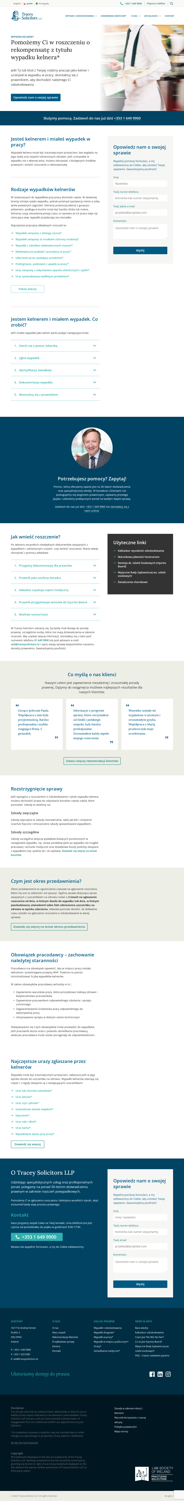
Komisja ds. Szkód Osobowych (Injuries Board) (142, 564)
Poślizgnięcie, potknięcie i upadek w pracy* (42, 264)
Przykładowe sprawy (63, 1341)
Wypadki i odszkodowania (79, 16)
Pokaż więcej (28, 289)
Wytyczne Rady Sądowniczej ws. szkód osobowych (141, 574)
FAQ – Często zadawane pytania (152, 1355)
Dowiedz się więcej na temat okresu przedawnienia (49, 927)
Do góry (169, 1496)
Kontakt (169, 16)
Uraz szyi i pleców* (27, 1103)
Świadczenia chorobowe (133, 582)
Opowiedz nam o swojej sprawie (35, 97)
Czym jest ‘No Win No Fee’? (149, 1337)
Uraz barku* (23, 1127)
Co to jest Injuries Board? (148, 1341)
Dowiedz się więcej (28, 1144)
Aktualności (151, 16)
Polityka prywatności (125, 1426)
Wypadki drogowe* (104, 1332)
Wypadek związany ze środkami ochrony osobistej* (47, 239)
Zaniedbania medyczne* (113, 16)
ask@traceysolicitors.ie (25, 644)
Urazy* (97, 1346)
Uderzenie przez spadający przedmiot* (39, 258)
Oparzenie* (23, 1115)
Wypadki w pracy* (103, 1337)
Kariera (56, 1346)
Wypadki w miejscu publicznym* (111, 1341)
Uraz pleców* (24, 1097)
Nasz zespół (58, 1332)
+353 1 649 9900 (127, 118)
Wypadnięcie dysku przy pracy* (35, 1134)
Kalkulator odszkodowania (149, 1332)
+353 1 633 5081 (21, 1354)
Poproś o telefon (156, 3)
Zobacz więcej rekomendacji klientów (92, 761)
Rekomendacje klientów (65, 1337)
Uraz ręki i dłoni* (26, 1121)
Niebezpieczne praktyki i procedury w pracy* (43, 251)
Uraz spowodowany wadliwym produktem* (42, 276)
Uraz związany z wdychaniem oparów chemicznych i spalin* (53, 270)
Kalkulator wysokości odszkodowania (141, 550)
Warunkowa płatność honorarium (138, 557)
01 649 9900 (41, 640)
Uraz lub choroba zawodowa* (34, 1090)
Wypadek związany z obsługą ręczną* (39, 233)
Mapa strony (121, 1431)
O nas (134, 16)
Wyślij (140, 250)
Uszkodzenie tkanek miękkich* (34, 1109)
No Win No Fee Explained (24, 1442)
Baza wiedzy (141, 1327)
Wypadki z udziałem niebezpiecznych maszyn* (44, 245)
